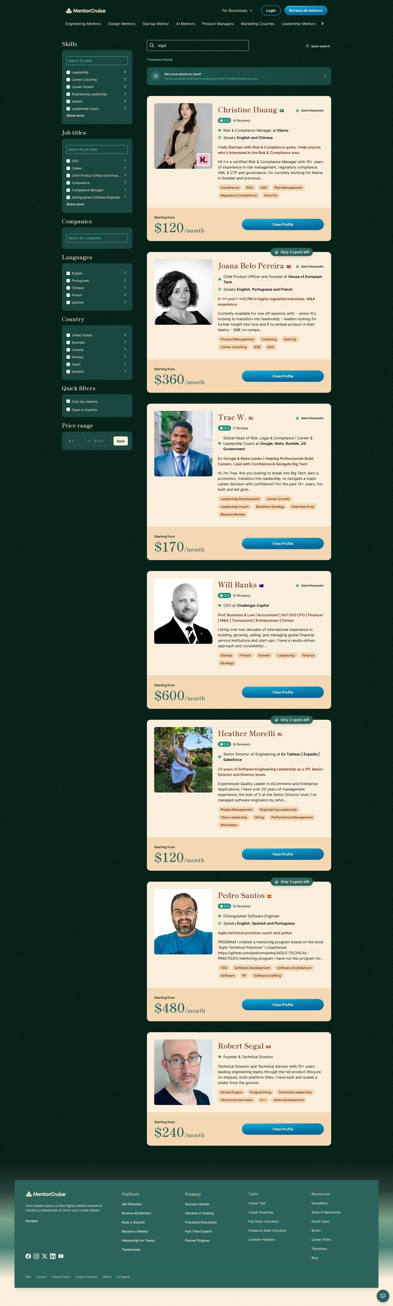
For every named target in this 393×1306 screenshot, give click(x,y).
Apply (121, 441)
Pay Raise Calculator (263, 1221)
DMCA (107, 1276)
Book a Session (133, 1222)
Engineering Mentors (83, 23)
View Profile (282, 224)
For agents (123, 1276)
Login (271, 10)
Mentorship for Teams (138, 1240)
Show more (75, 115)
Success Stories (197, 1204)
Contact (31, 1221)
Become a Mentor (135, 1231)
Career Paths (321, 1239)
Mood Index (320, 1221)
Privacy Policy (61, 1276)
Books (316, 1230)
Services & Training (199, 1213)
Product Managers (218, 23)
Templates (319, 1249)
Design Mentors (121, 23)
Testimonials (131, 1249)
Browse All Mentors (136, 1213)
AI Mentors (185, 23)
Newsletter (320, 1203)
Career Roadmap (261, 1212)
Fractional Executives (201, 1222)
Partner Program (197, 1240)
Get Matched (131, 1204)
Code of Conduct (86, 1276)
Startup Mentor (156, 23)
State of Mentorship (326, 1212)
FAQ (28, 1276)
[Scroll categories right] (324, 24)
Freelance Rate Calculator (267, 1230)
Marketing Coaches (258, 23)
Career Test (257, 1203)
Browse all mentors (306, 10)
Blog (315, 1258)
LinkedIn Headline (261, 1239)
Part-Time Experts (198, 1231)
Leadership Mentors (299, 23)
